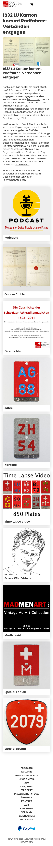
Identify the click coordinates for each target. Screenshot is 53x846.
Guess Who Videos (26, 775)
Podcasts (26, 768)
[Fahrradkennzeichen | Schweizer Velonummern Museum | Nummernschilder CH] (12, 4)
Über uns (26, 797)
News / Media (26, 779)
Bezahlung (26, 808)
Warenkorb (31, 4)
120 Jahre (26, 772)
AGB (26, 805)
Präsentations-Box (26, 794)
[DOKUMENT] (34, 99)
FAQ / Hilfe (26, 786)
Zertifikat (27, 790)
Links (26, 783)
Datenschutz (27, 816)
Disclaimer (26, 820)
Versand (26, 812)
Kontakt (26, 801)
